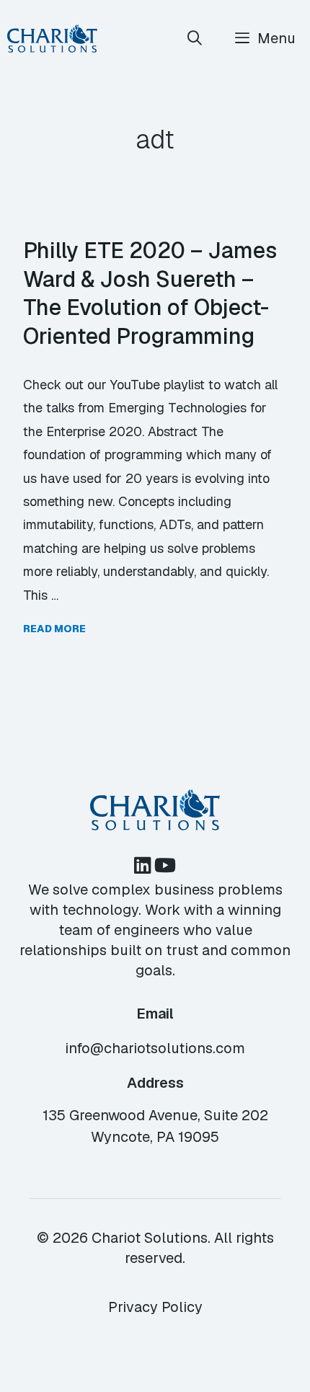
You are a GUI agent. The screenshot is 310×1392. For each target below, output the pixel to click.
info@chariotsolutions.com (155, 1048)
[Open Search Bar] (195, 38)
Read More (54, 628)
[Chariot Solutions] (52, 38)
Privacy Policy (155, 1307)
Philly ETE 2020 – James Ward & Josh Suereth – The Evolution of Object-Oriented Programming (150, 293)
